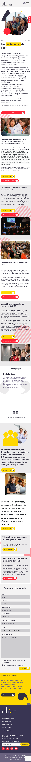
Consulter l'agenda (9, 180)
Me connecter (7, 724)
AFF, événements (6, 41)
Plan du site (6, 727)
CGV (11, 759)
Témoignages (7, 730)
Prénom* (5, 600)
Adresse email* (7, 607)
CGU (25, 757)
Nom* (4, 594)
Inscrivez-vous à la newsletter (12, 113)
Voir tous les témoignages (15, 417)
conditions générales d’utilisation (14, 661)
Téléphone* (6, 613)
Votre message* (7, 634)
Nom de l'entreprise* (8, 620)
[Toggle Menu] (27, 3)
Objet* (4, 627)
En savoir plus (7, 176)
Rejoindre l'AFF (7, 721)
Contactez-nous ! (8, 718)
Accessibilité (17, 759)
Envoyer (23, 668)
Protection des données (16, 757)
